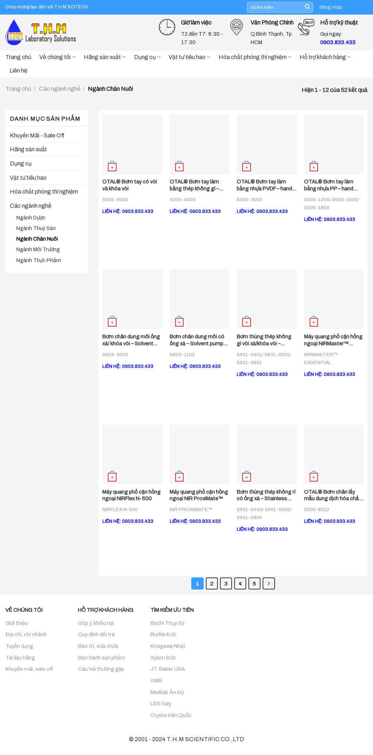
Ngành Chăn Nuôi (37, 239)
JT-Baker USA (167, 669)
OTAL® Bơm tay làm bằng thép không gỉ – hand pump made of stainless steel (194, 185)
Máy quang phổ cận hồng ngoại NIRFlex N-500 (131, 495)
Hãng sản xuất (102, 57)
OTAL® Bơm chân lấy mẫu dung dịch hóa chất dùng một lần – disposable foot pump (332, 495)
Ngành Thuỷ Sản (36, 228)
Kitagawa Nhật (167, 646)
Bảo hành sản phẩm (101, 658)
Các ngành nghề (60, 89)
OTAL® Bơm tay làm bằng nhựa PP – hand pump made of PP (328, 185)
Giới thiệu (16, 623)
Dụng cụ (145, 57)
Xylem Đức (163, 658)
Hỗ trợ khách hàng (322, 57)
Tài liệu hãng (20, 658)
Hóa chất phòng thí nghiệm (253, 57)
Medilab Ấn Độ (167, 692)
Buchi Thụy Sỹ (167, 623)
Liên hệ (18, 70)
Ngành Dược (31, 218)
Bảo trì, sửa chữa (98, 646)
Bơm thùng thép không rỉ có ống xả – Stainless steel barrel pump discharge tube (266, 495)
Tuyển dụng (19, 646)
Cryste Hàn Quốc (171, 715)
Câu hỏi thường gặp (101, 669)
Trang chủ (18, 57)
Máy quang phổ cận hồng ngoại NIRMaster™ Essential (333, 340)
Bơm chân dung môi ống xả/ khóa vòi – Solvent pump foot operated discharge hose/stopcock (131, 340)
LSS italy (160, 704)
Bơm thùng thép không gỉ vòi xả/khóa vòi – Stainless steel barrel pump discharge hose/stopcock (264, 340)
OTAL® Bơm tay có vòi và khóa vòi (129, 185)
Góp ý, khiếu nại (96, 623)
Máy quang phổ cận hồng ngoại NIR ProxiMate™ (199, 495)
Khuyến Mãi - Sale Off (37, 135)
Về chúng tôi (55, 57)
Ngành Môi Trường (38, 249)
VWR (156, 681)
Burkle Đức (163, 634)
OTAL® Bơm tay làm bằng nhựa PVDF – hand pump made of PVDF (264, 185)
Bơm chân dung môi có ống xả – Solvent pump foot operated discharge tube (199, 340)
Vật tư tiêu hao (187, 57)
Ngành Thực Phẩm (38, 260)
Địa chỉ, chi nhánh (26, 634)
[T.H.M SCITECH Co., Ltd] (41, 32)
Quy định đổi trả (96, 634)
